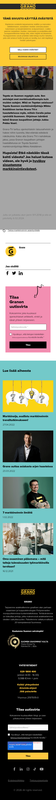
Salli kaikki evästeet (28, 49)
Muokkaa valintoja (28, 56)
